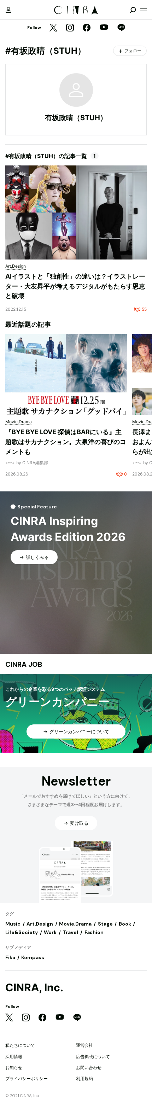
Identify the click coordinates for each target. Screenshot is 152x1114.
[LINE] (121, 28)
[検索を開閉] (133, 10)
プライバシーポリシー (26, 1078)
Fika (10, 957)
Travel (70, 932)
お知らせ (13, 1067)
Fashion (94, 932)
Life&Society (21, 932)
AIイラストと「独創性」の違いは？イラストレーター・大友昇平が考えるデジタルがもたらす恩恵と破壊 (75, 286)
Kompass (32, 957)
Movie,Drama (75, 923)
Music (13, 923)
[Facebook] (86, 28)
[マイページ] (8, 10)
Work (50, 932)
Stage (105, 923)
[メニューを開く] (143, 10)
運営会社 (84, 1045)
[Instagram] (70, 28)
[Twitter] (53, 28)
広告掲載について (93, 1056)
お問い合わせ (88, 1067)
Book (125, 923)
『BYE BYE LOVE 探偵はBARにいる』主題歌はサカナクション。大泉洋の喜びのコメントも (65, 441)
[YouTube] (104, 28)
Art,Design (40, 923)
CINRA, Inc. (34, 987)
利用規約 (84, 1078)
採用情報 (13, 1056)
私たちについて (20, 1045)
